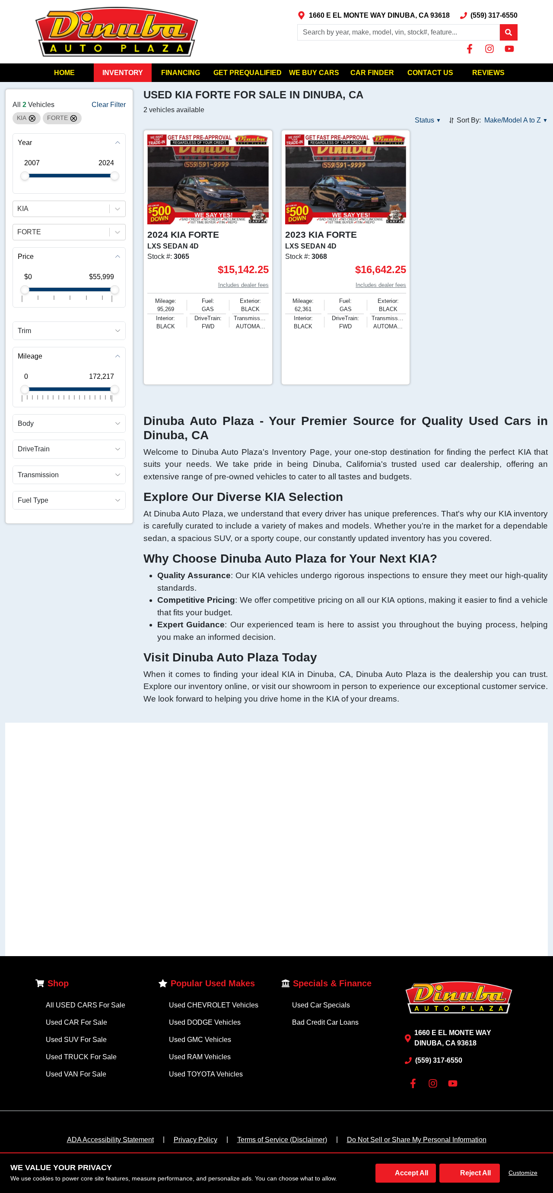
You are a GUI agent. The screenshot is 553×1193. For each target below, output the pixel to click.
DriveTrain (34, 449)
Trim (24, 330)
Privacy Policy (195, 1139)
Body (26, 423)
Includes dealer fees (243, 285)
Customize (523, 1172)
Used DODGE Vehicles (205, 1022)
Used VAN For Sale (76, 1074)
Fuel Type (33, 500)
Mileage (30, 356)
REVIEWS (488, 72)
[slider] (24, 175)
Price (26, 256)
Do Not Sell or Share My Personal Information (416, 1139)
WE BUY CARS (314, 72)
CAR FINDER (372, 72)
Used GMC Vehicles (200, 1039)
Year (25, 142)
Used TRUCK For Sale (81, 1057)
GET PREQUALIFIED (247, 72)
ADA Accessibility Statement (110, 1139)
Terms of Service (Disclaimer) (282, 1139)
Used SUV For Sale (76, 1039)
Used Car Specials (321, 1005)
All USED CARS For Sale (85, 1005)
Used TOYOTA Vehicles (206, 1074)
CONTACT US (430, 72)
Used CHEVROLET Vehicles (213, 1005)
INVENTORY (122, 72)
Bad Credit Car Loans (325, 1022)
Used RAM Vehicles (200, 1057)
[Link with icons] (471, 49)
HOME (64, 72)
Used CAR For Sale (76, 1022)
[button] (508, 32)
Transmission (38, 474)
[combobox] (18, 209)
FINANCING (180, 72)
